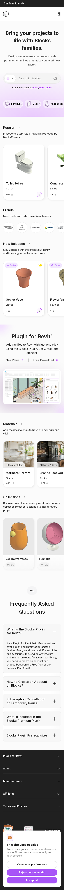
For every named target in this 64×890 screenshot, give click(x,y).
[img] (18, 543)
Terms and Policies (15, 806)
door (42, 87)
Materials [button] (10, 424)
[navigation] (8, 227)
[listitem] (13, 104)
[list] (32, 104)
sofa (35, 87)
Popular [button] (9, 127)
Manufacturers (12, 781)
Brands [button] (8, 210)
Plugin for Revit (12, 755)
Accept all (32, 880)
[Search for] (55, 78)
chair (49, 87)
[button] (19, 127)
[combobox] (10, 78)
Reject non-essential (32, 872)
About (6, 768)
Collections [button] (11, 497)
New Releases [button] (14, 244)
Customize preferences (32, 864)
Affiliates (8, 793)
